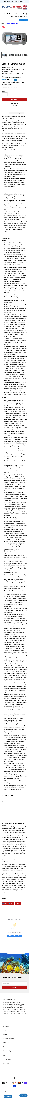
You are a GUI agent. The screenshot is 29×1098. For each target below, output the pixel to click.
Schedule (23, 20)
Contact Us (6, 1042)
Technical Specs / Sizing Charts (17, 113)
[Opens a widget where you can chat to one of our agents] (23, 1095)
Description (5, 113)
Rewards (5, 1034)
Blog (4, 1047)
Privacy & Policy (7, 1051)
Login (4, 1030)
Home (2, 23)
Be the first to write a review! (14, 936)
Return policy (6, 1063)
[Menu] (26, 14)
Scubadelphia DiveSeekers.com (12, 1091)
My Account (6, 1026)
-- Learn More (22, 1)
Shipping (4, 87)
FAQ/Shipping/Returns (8, 1038)
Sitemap (5, 1055)
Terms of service (7, 1059)
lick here (16, 406)
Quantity (3, 91)
